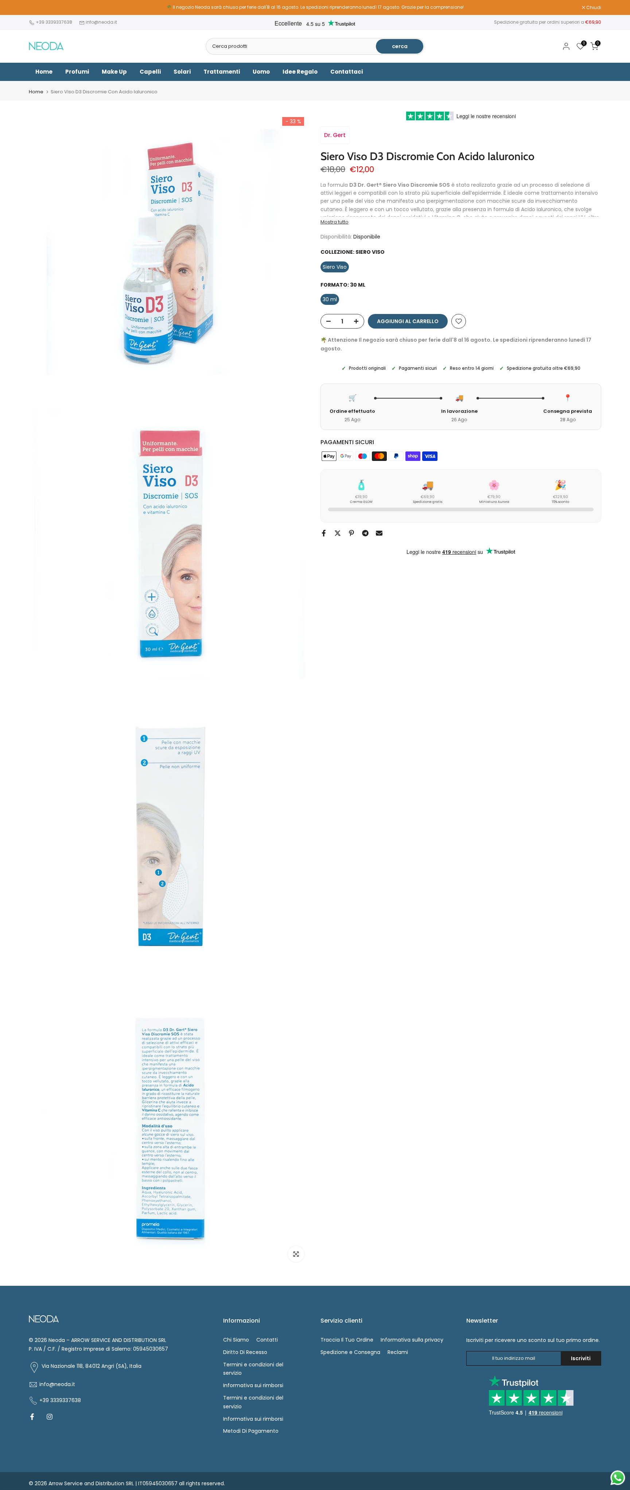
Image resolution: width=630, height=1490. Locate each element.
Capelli (150, 71)
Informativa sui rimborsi (253, 1385)
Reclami (398, 1352)
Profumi (77, 71)
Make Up (114, 71)
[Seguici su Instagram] (49, 1416)
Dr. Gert (335, 135)
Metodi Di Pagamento (251, 1431)
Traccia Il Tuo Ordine (346, 1339)
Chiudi (40, 7)
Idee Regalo (300, 71)
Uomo (261, 71)
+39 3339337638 (54, 22)
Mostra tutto (334, 222)
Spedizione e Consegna (350, 1352)
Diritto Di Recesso (245, 1352)
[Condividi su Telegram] (365, 533)
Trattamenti (221, 71)
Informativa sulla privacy (412, 1339)
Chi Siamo (236, 1339)
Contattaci (346, 71)
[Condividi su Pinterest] (351, 533)
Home (43, 71)
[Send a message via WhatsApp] (617, 1477)
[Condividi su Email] (379, 533)
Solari (182, 71)
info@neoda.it (101, 22)
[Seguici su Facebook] (32, 1416)
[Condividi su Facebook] (323, 533)
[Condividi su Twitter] (337, 533)
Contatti (267, 1339)
